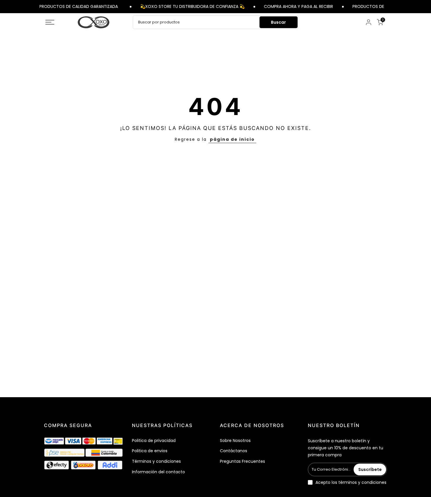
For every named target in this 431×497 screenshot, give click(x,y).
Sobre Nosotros (235, 440)
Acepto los (350, 482)
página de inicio (232, 139)
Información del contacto (158, 472)
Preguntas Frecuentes (242, 461)
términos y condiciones (362, 482)
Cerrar (387, 6)
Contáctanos (233, 451)
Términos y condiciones (156, 461)
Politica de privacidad (154, 440)
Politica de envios (149, 451)
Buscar (278, 22)
